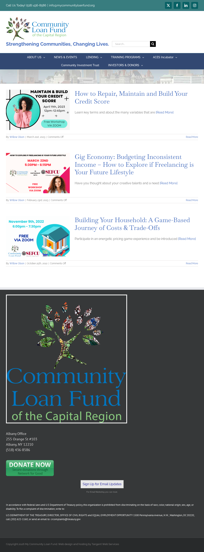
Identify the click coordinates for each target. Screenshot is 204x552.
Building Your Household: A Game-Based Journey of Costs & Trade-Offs (132, 224)
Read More (192, 137)
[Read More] (165, 112)
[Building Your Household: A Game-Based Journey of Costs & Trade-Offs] (38, 236)
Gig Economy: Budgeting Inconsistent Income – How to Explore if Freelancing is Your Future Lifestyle (134, 164)
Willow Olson (17, 137)
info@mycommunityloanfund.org (72, 5)
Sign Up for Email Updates (102, 484)
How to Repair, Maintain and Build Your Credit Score (131, 97)
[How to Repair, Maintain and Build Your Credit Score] (38, 110)
